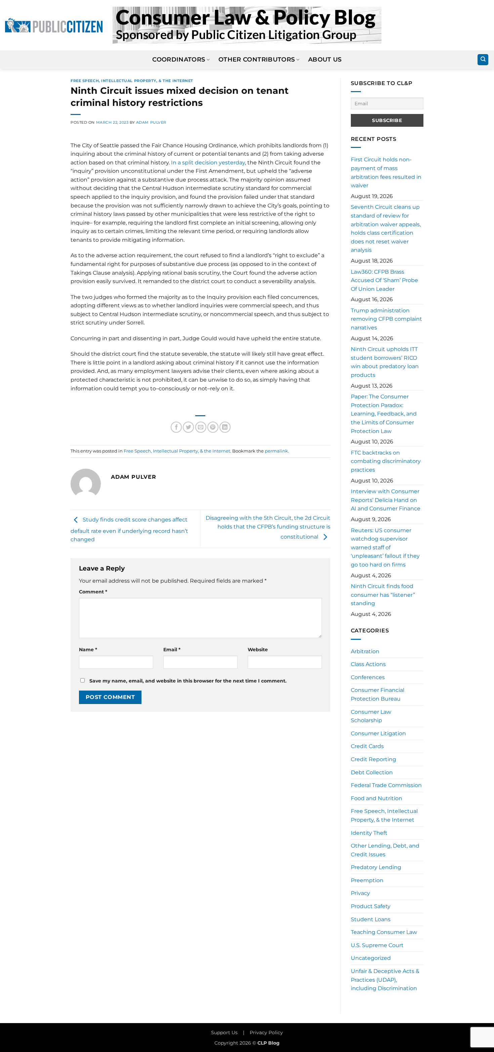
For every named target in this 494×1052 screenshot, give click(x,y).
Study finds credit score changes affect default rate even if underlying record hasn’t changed (129, 530)
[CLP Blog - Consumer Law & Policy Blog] (247, 25)
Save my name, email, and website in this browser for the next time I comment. (188, 681)
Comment (93, 592)
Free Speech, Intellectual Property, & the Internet (132, 80)
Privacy (360, 893)
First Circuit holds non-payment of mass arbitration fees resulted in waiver (386, 172)
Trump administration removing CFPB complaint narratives (386, 319)
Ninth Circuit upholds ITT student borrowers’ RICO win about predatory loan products (385, 362)
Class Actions (368, 664)
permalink (276, 451)
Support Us (224, 1032)
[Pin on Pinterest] (212, 427)
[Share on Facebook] (176, 427)
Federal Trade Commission (386, 785)
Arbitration (365, 651)
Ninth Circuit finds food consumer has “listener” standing (383, 595)
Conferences (368, 677)
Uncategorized (371, 958)
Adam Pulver (151, 122)
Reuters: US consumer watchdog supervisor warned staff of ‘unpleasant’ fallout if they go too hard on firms (385, 547)
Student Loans (370, 919)
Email (171, 650)
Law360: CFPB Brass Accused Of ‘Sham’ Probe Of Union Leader (384, 280)
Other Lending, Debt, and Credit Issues (385, 850)
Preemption (367, 880)
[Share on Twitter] (188, 427)
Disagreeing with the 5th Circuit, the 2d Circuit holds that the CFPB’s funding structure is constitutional (268, 527)
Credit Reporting (373, 759)
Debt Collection (372, 772)
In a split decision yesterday (208, 162)
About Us (325, 59)
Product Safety (370, 906)
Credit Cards (367, 746)
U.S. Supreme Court (377, 945)
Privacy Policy (266, 1032)
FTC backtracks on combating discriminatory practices (386, 461)
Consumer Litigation (378, 733)
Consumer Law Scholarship (371, 716)
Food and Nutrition (376, 798)
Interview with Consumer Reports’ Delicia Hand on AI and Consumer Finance (385, 500)
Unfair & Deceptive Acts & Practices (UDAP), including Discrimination (385, 979)
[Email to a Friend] (200, 427)
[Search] (483, 59)
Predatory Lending (376, 867)
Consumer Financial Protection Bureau (377, 694)
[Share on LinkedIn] (225, 427)
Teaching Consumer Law (384, 932)
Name (88, 650)
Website (258, 650)
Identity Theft (369, 833)
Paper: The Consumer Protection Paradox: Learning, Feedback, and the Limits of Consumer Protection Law (384, 413)
